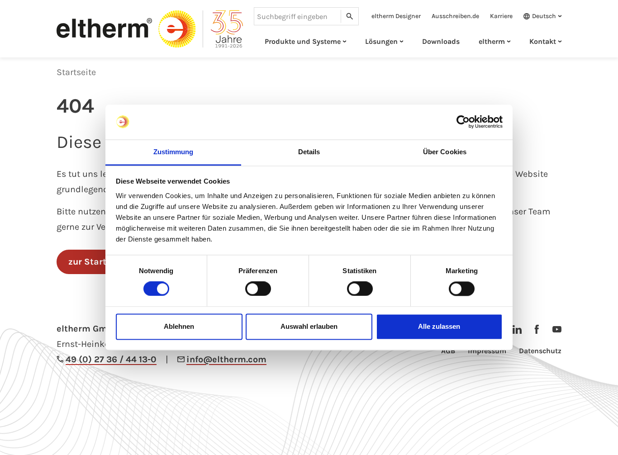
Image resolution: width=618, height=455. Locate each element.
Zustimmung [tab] (173, 152)
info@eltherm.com (226, 359)
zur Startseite (98, 261)
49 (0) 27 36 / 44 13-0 (111, 359)
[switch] (258, 289)
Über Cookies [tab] (444, 152)
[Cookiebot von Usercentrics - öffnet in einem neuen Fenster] (463, 122)
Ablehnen (179, 326)
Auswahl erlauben (309, 326)
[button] (539, 16)
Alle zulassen (439, 326)
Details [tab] (309, 152)
